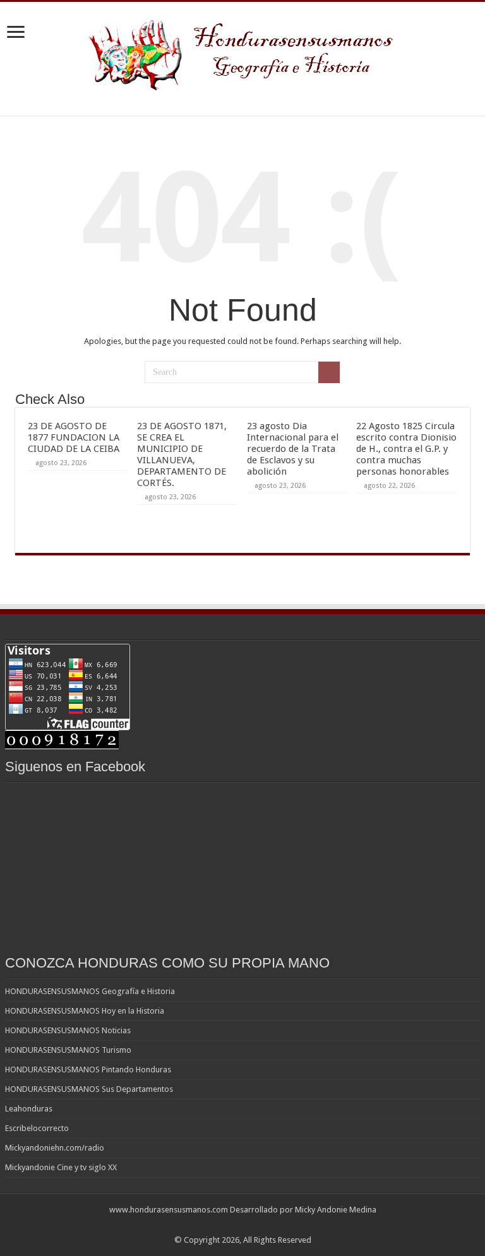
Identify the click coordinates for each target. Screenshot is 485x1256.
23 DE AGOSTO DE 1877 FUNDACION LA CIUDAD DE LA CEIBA (73, 437)
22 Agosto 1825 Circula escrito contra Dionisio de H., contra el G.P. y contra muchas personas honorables (406, 448)
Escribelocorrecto (37, 1128)
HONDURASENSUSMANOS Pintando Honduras (88, 1069)
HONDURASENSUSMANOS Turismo (68, 1050)
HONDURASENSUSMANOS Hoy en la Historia (84, 1011)
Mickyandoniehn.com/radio (54, 1147)
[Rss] (243, 1225)
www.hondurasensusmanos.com (168, 1209)
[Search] (329, 372)
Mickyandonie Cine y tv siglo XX (61, 1167)
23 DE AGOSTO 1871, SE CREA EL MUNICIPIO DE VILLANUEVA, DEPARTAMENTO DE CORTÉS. (182, 454)
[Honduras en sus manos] (242, 50)
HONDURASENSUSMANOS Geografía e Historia (90, 991)
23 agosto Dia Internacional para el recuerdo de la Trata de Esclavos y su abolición (292, 448)
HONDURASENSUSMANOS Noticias (68, 1030)
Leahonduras (28, 1108)
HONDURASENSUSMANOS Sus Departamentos (89, 1089)
